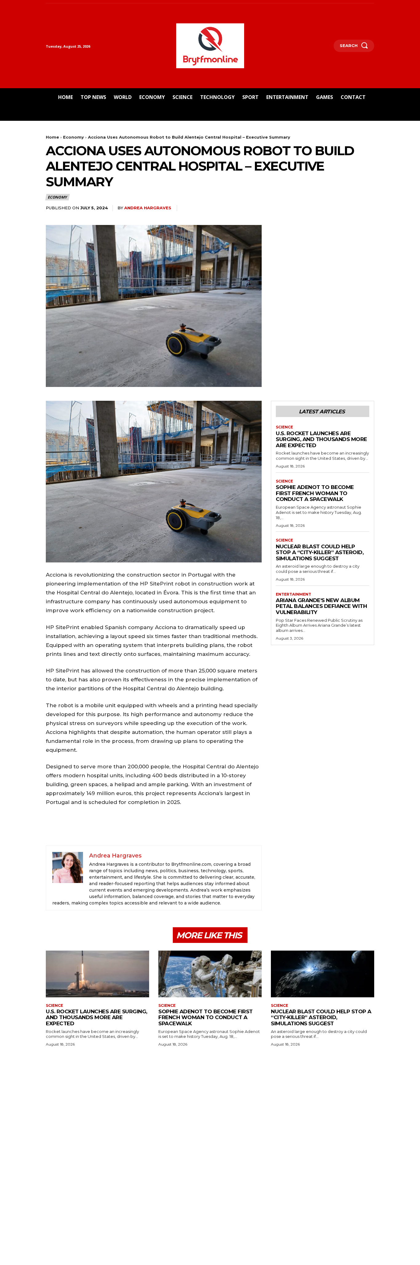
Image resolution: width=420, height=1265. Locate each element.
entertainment (293, 594)
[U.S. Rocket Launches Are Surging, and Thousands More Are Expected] (97, 974)
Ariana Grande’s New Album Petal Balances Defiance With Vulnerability (321, 606)
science (284, 427)
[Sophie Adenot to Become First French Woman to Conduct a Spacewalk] (210, 974)
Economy (73, 137)
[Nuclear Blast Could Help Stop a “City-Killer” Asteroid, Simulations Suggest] (322, 974)
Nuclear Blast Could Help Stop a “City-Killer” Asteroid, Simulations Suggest (319, 552)
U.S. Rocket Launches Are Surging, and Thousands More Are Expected (321, 439)
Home (52, 137)
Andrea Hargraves (147, 207)
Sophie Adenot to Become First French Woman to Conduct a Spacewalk (315, 493)
